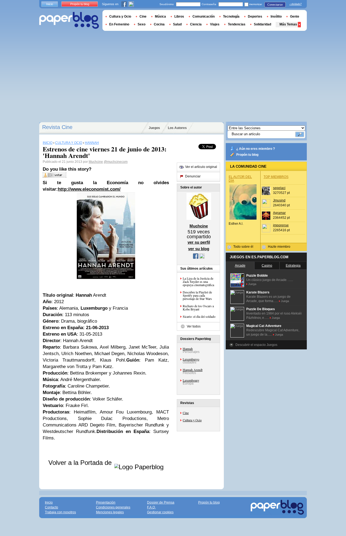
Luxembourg (191, 380)
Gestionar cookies (160, 512)
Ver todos (194, 326)
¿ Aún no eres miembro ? (255, 149)
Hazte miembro (279, 247)
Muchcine (96, 162)
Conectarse (275, 4)
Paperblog (69, 20)
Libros (179, 16)
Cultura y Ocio (192, 420)
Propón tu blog (247, 155)
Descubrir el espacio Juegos (256, 345)
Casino (267, 265)
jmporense (281, 225)
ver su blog (198, 248)
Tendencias (236, 24)
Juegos (154, 128)
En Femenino (119, 24)
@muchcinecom (116, 162)
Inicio (49, 4)
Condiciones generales (113, 507)
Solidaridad (262, 24)
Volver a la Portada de (81, 462)
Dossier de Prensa (160, 502)
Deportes (255, 16)
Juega (252, 284)
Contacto (51, 507)
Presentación (105, 502)
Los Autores (177, 128)
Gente (294, 16)
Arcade (240, 265)
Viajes (214, 24)
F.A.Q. (151, 507)
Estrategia (293, 265)
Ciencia (196, 24)
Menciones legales (110, 512)
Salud (177, 24)
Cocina (159, 24)
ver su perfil (199, 242)
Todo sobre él (243, 247)
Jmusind (279, 200)
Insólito (276, 16)
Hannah (188, 348)
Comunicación (203, 16)
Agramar (279, 213)
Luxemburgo (191, 359)
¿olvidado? (296, 4)
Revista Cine (57, 127)
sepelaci (279, 188)
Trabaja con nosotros (60, 512)
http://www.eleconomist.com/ (89, 189)
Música (160, 16)
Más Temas (288, 24)
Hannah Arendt (192, 370)
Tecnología (231, 16)
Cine (186, 413)
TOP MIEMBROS (276, 177)
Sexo (141, 24)
